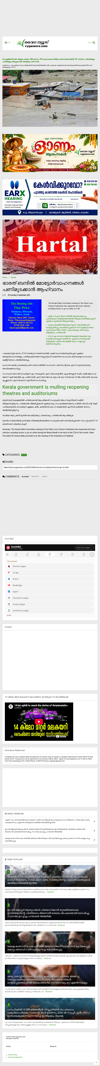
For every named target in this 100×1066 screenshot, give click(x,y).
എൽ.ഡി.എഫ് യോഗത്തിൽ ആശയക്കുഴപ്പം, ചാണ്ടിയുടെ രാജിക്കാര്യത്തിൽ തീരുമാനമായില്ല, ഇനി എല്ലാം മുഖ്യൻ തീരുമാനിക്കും (70, 318)
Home (4, 277)
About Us (53, 1046)
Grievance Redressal (15, 1057)
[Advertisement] (50, 19)
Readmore (50, 892)
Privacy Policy (12, 1055)
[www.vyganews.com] (33, 48)
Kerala (13, 277)
